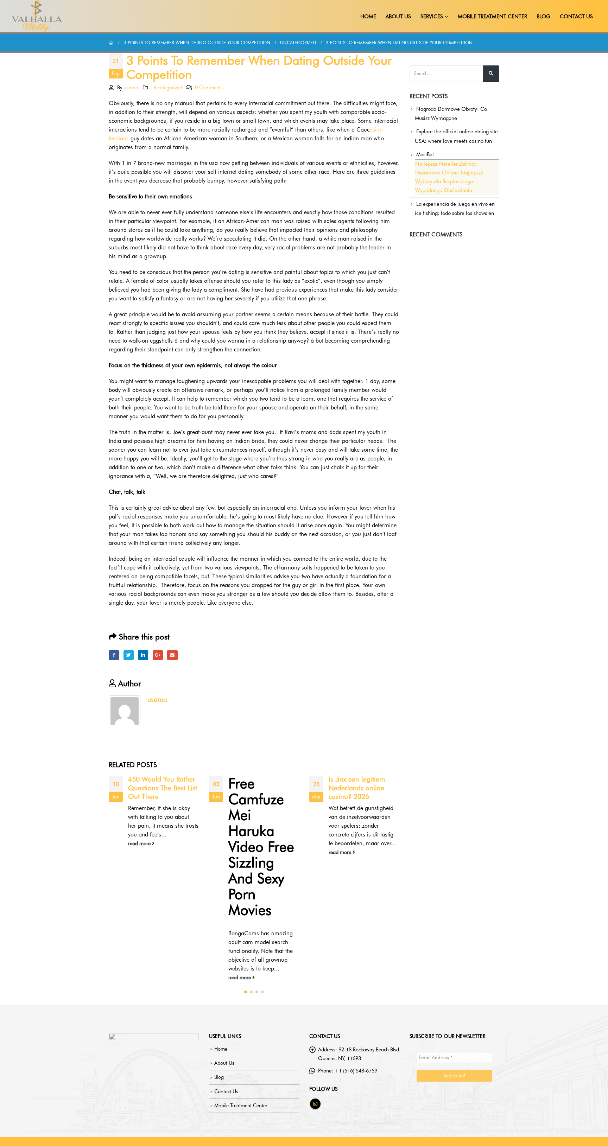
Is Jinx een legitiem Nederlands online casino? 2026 (357, 788)
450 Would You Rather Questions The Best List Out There (162, 788)
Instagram (315, 1104)
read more (140, 843)
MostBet (425, 154)
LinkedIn (143, 655)
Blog (543, 16)
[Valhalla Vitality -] (37, 16)
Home (368, 16)
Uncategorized (166, 87)
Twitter (129, 655)
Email (172, 655)
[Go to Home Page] (111, 42)
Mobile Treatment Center (492, 16)
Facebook (114, 655)
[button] (245, 992)
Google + (158, 655)
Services (431, 16)
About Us (398, 16)
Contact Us (576, 16)
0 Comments (209, 87)
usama (131, 87)
